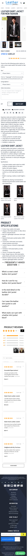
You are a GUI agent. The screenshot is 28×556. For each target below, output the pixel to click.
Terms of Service (13, 499)
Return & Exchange (13, 513)
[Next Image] (24, 29)
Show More (17, 376)
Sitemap (13, 496)
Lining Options (4, 82)
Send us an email (14, 523)
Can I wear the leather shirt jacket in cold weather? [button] (10, 304)
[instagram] (15, 482)
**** (9, 77)
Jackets (13, 8)
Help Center (14, 527)
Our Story (13, 492)
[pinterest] (18, 482)
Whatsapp (14, 525)
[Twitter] (7, 113)
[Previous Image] (2, 29)
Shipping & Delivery (13, 511)
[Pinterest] (10, 113)
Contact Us (13, 494)
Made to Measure (13, 508)
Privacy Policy (13, 498)
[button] (4, 44)
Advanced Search (9, 554)
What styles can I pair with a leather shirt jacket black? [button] (12, 315)
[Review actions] (23, 366)
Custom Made (13, 509)
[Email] (19, 113)
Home (2, 8)
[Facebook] (4, 113)
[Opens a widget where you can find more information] (20, 553)
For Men (7, 8)
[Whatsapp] (22, 113)
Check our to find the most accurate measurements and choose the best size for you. (12, 78)
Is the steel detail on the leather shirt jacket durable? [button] (11, 292)
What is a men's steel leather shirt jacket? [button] (10, 273)
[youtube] (12, 482)
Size (2, 71)
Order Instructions (5, 88)
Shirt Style (19, 8)
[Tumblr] (13, 113)
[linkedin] (8, 482)
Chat (14, 521)
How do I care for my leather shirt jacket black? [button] (12, 282)
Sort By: (16, 361)
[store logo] (12, 3)
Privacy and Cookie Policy (8, 553)
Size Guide (13, 506)
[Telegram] (16, 113)
